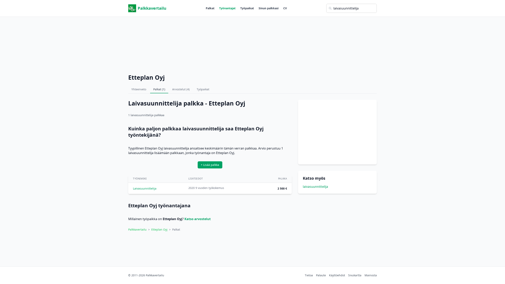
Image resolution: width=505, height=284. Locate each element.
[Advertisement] (252, 44)
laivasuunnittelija (315, 186)
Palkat (210, 8)
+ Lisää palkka (210, 165)
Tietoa (309, 275)
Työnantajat (227, 8)
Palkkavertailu (152, 8)
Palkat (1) (159, 89)
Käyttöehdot (337, 275)
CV (285, 8)
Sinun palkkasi (269, 8)
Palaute (321, 275)
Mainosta (371, 275)
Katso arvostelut (197, 219)
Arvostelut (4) (181, 89)
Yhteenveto (138, 89)
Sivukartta (354, 275)
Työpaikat (247, 8)
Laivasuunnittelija (144, 188)
